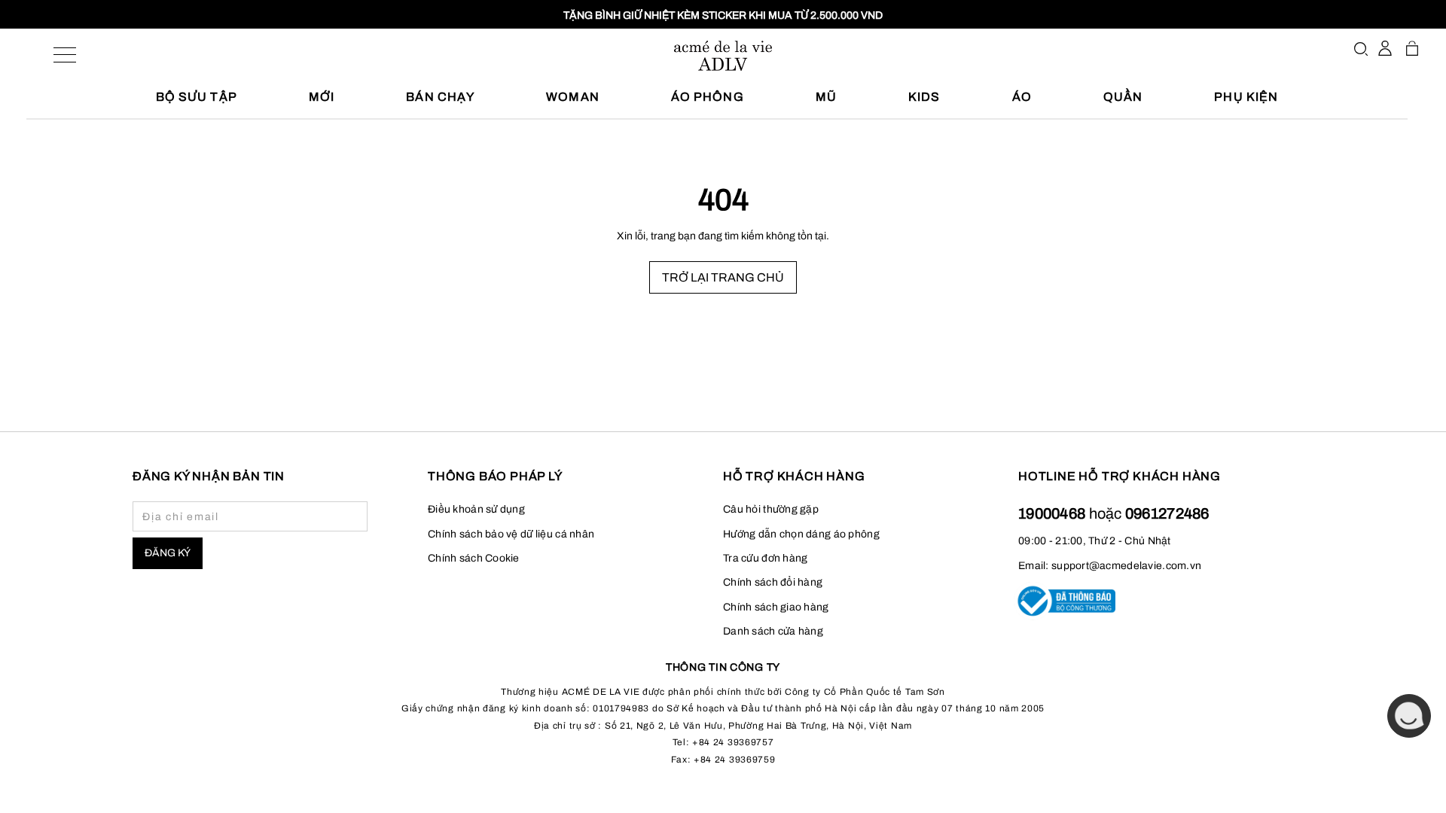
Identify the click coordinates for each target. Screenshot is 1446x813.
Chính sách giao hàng (776, 607)
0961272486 (1167, 513)
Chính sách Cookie (474, 558)
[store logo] (723, 56)
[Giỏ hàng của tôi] (1412, 48)
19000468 (1053, 513)
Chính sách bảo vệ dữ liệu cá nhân (511, 534)
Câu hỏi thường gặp (771, 509)
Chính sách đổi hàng (772, 582)
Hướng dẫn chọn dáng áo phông (801, 534)
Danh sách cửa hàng (773, 631)
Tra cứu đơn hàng (765, 558)
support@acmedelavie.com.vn (1126, 565)
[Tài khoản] (1385, 48)
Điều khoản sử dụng (476, 509)
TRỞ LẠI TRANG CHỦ (723, 277)
